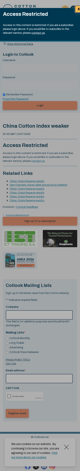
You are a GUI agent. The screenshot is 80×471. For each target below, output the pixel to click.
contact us (38, 33)
